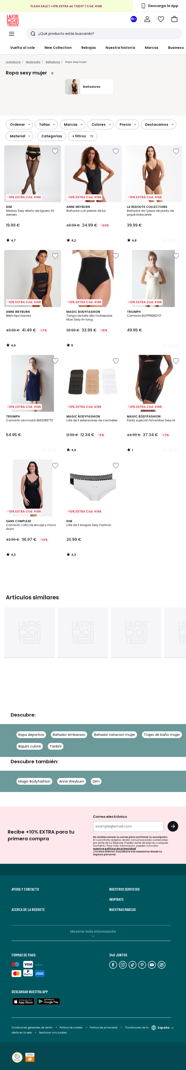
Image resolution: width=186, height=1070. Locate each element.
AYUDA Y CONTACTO (25, 889)
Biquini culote (29, 746)
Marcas (151, 47)
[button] (174, 19)
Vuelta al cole (22, 47)
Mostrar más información (93, 931)
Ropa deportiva (31, 734)
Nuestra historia (120, 47)
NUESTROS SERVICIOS (124, 889)
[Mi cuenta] (147, 19)
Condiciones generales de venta (32, 1027)
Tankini (56, 746)
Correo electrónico (110, 816)
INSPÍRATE (116, 899)
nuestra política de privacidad (114, 848)
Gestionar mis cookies (53, 1032)
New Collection (58, 47)
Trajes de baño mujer (162, 734)
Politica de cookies (71, 1027)
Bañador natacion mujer (114, 734)
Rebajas (88, 47)
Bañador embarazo (69, 734)
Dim (96, 781)
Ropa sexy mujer (76, 62)
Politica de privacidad (104, 1027)
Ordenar (17, 124)
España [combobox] (164, 1028)
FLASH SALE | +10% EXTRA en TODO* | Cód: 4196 (66, 6)
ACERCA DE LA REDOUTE (28, 909)
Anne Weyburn (71, 781)
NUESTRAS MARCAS (122, 909)
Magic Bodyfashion (34, 781)
